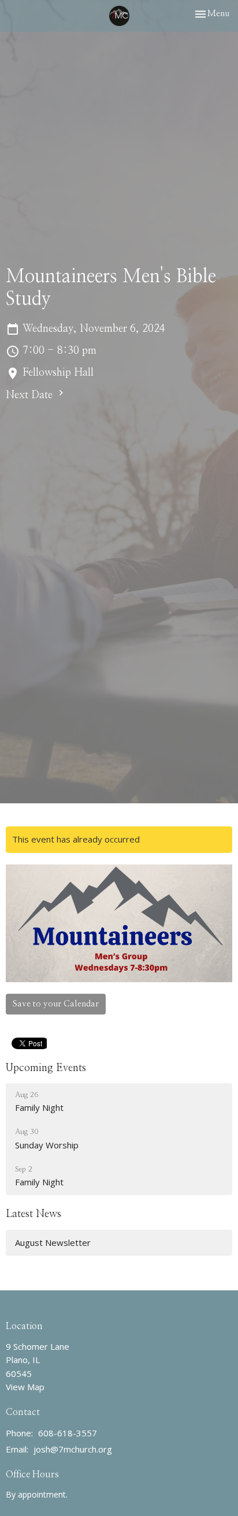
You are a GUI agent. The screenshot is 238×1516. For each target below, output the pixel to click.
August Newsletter (53, 1242)
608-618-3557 (67, 1433)
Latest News (33, 1214)
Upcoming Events (46, 1068)
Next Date (30, 395)
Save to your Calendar (56, 1004)
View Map (25, 1387)
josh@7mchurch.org (73, 1449)
